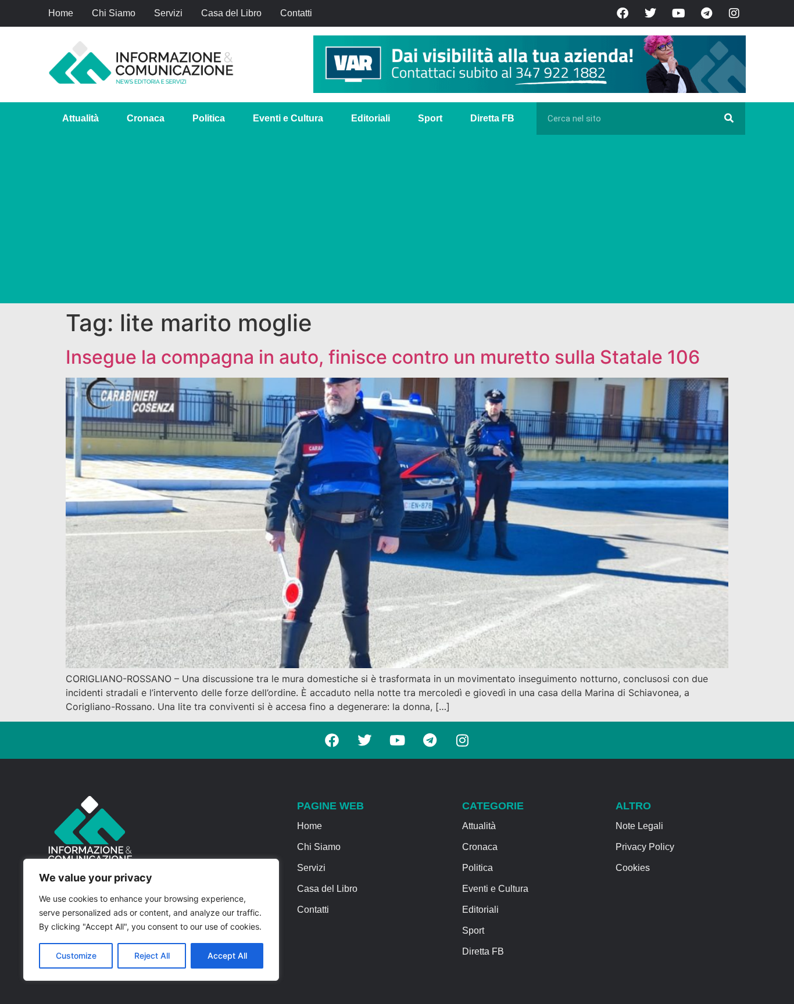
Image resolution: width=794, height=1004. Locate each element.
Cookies (633, 868)
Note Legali (639, 826)
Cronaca (145, 118)
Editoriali (370, 118)
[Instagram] (734, 13)
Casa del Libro (231, 13)
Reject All (152, 955)
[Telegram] (706, 13)
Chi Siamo (113, 13)
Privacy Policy (645, 847)
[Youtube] (678, 13)
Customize (76, 955)
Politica (208, 118)
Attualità (80, 118)
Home (60, 13)
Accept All (227, 955)
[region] (151, 920)
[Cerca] (729, 118)
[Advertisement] (397, 222)
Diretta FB (492, 118)
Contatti (296, 13)
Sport (430, 118)
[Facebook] (622, 13)
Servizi (168, 13)
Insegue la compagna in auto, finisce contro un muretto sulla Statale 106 (383, 357)
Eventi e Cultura (288, 118)
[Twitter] (650, 13)
